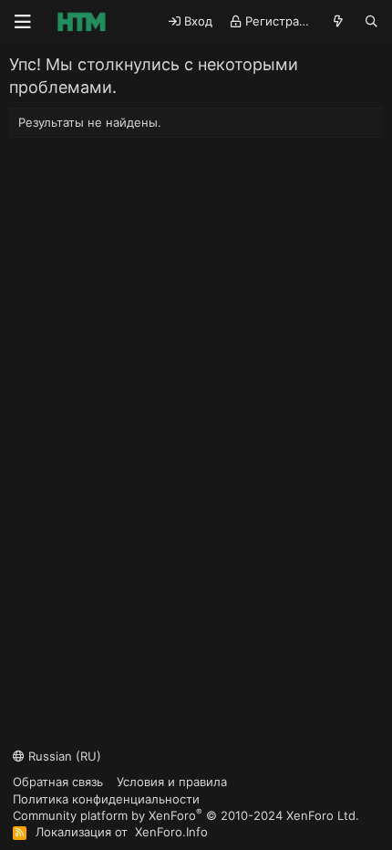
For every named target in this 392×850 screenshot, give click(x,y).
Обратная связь (58, 781)
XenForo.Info (171, 831)
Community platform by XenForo (186, 815)
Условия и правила (172, 781)
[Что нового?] (339, 21)
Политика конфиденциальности (106, 799)
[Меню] (23, 22)
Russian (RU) (63, 756)
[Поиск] (371, 21)
